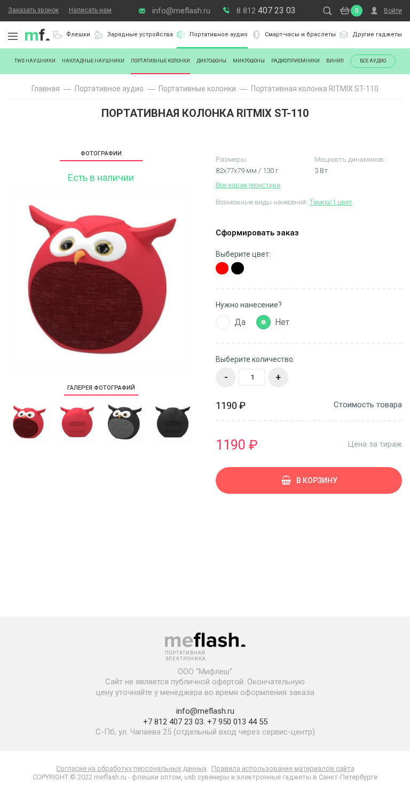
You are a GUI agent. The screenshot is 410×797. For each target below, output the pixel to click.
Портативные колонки (160, 61)
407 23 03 (266, 10)
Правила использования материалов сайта (282, 768)
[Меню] (13, 36)
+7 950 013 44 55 (237, 722)
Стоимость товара (368, 405)
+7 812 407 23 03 (173, 722)
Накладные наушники (93, 61)
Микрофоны (249, 61)
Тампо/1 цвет (331, 202)
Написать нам (90, 10)
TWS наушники (35, 61)
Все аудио (373, 61)
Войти (393, 10)
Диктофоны (211, 61)
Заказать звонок (33, 10)
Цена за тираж (375, 443)
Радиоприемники (295, 61)
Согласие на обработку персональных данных (131, 768)
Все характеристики (248, 185)
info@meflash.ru (181, 10)
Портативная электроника (37, 35)
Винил (335, 61)
